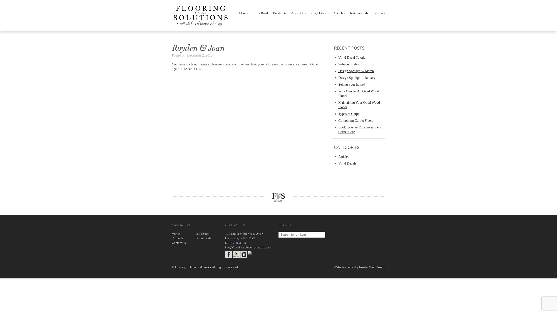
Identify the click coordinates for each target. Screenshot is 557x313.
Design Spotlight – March (356, 71)
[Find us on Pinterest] (250, 253)
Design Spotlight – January (357, 78)
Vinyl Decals (319, 13)
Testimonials (358, 13)
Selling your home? (351, 84)
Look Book (261, 13)
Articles (339, 13)
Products (280, 13)
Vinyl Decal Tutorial (352, 57)
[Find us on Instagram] (243, 257)
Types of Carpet (349, 114)
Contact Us (179, 243)
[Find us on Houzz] (236, 257)
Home (243, 13)
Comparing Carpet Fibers (355, 120)
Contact (379, 13)
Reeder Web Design (372, 267)
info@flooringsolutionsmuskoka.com (248, 248)
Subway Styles (348, 64)
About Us (298, 13)
